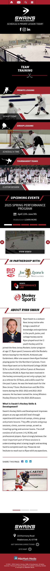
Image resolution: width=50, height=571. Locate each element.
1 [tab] (8, 224)
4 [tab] (33, 224)
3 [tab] (25, 224)
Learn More (31, 219)
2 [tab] (16, 224)
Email (18, 2)
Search (26, 2)
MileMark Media (29, 567)
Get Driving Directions (23, 544)
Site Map (23, 549)
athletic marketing (35, 566)
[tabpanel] (25, 213)
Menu (32, 2)
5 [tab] (42, 224)
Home (12, 2)
